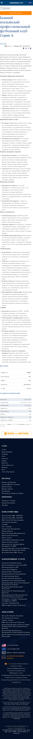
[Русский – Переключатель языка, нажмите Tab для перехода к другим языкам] (28, 2)
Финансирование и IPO (10, 567)
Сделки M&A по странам (11, 484)
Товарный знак (16, 682)
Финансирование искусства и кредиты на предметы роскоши (16, 584)
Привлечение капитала (10, 535)
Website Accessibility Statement (22, 680)
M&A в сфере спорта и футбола (14, 605)
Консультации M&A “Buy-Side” (12, 518)
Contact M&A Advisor (15, 13)
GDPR (7, 677)
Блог (3, 469)
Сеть (3, 456)
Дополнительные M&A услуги (12, 552)
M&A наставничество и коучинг (13, 622)
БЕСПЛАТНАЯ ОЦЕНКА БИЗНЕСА (15, 657)
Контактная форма (8, 503)
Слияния (5, 524)
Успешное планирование (10, 603)
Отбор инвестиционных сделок (13, 540)
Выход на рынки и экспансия (12, 616)
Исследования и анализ (10, 618)
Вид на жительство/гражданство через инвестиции (16, 635)
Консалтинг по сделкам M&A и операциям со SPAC (13, 545)
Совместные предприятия (11, 529)
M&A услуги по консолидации (12, 520)
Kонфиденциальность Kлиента (10, 675)
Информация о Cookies (16, 673)
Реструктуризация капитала (12, 578)
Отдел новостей (7, 465)
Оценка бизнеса (7, 531)
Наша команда (7, 452)
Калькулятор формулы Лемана (12, 493)
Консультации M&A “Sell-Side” (12, 516)
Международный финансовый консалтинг (12, 588)
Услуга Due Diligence (9, 569)
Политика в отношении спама (16, 670)
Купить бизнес (7, 487)
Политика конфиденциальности (16, 668)
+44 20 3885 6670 (13, 649)
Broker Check (17, 718)
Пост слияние (7, 527)
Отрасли (5, 458)
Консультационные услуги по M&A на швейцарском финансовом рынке (15, 549)
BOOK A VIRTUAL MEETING (16, 653)
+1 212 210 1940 (12, 645)
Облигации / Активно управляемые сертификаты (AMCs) (14, 600)
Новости (5, 463)
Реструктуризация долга (10, 576)
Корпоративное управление (11, 572)
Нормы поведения (7, 680)
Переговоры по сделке (10, 542)
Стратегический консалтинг (12, 563)
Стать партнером (8, 472)
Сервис (4, 461)
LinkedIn (9, 663)
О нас (4, 450)
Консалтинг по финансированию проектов (13, 592)
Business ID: (18, 46)
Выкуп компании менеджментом (13, 533)
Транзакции (6, 491)
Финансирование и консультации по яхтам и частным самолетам (15, 596)
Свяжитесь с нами (8, 501)
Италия (9, 46)
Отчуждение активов (9, 522)
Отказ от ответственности (20, 663)
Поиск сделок (7, 538)
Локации (5, 454)
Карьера (5, 467)
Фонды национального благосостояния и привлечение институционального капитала (16, 626)
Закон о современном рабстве (18, 677)
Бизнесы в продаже (9, 482)
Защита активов (7, 620)
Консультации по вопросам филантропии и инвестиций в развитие (16, 631)
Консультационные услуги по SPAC (14, 565)
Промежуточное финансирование (13, 580)
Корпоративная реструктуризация (14, 574)
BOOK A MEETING (18, 433)
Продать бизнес (7, 489)
